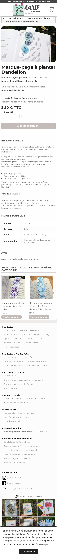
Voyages (7, 343)
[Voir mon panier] (53, 9)
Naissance (34, 330)
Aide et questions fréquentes (18, 431)
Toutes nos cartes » (11, 347)
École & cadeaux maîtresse (15, 330)
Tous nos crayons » (11, 388)
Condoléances (31, 343)
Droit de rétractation (12, 421)
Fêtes (22, 334)
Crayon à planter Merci (13, 376)
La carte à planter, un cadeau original (20, 450)
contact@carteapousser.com (20, 488)
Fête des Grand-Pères (36, 361)
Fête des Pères (27, 357)
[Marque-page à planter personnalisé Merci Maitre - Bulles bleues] (41, 287)
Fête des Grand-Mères (13, 361)
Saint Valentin (33, 365)
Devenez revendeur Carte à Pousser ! (20, 454)
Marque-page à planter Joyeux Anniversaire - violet (13, 306)
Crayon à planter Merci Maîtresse (18, 384)
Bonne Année (17, 365)
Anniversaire (34, 334)
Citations (28, 338)
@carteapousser (14, 477)
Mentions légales (10, 458)
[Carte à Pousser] (26, 9)
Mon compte (9, 413)
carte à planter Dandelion (18, 98)
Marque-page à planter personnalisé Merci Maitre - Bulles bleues (41, 306)
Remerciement (10, 334)
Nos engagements (32, 446)
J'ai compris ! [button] (28, 551)
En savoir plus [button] (43, 544)
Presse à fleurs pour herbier (15, 402)
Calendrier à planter (12, 398)
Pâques (45, 365)
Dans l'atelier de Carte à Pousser (17, 442)
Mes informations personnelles (16, 417)
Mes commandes (26, 413)
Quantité (8, 112)
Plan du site (42, 431)
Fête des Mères (10, 357)
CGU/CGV (26, 458)
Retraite (18, 343)
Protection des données (14, 462)
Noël (5, 365)
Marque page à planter (35, 398)
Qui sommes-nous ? (12, 446)
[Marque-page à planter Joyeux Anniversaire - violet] (13, 287)
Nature (39, 338)
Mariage (46, 334)
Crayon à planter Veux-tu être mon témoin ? (23, 380)
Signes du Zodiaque (12, 338)
